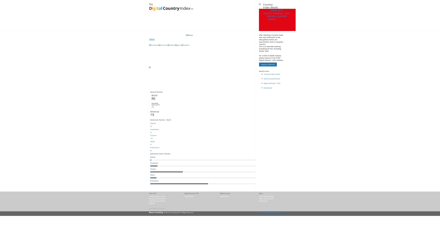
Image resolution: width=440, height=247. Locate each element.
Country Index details (157, 201)
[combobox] (152, 39)
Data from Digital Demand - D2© (272, 212)
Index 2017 (276, 10)
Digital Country (277, 16)
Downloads (268, 88)
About (272, 19)
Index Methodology (266, 196)
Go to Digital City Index (157, 208)
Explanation (189, 196)
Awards (152, 203)
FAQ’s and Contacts (266, 199)
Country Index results (272, 74)
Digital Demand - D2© (277, 13)
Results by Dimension (272, 79)
